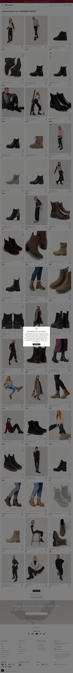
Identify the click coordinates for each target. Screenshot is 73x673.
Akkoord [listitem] (36, 344)
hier (31, 338)
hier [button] (34, 339)
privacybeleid (37, 341)
